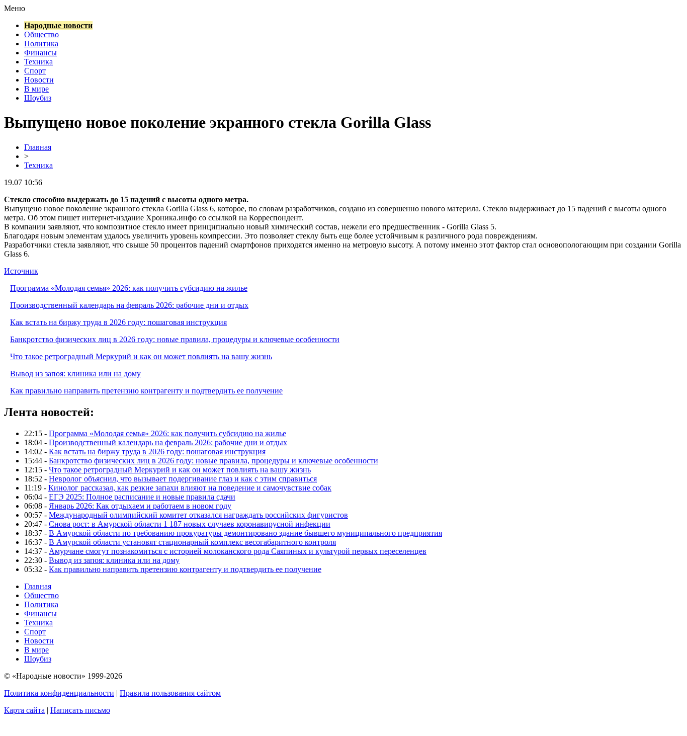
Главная (37, 147)
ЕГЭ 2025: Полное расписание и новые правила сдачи (142, 497)
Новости (39, 79)
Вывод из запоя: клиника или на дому (75, 373)
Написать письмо (80, 710)
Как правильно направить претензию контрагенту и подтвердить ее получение (146, 390)
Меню (14, 8)
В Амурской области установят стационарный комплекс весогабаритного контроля (192, 542)
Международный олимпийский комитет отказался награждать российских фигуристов (198, 515)
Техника (38, 61)
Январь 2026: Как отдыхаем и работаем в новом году (140, 506)
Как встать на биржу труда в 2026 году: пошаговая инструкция (118, 322)
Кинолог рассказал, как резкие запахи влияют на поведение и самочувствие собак (189, 487)
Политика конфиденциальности (59, 693)
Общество (41, 34)
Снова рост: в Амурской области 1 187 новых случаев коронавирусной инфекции (189, 524)
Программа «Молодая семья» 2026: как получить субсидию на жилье (128, 288)
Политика (41, 43)
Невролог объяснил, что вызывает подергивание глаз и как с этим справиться (183, 478)
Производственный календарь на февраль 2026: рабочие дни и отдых (129, 305)
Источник (21, 271)
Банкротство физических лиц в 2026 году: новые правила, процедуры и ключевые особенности (174, 339)
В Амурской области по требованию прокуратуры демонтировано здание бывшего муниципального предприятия (245, 533)
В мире (36, 89)
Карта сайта (24, 710)
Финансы (40, 52)
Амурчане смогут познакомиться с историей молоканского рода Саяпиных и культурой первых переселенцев (237, 551)
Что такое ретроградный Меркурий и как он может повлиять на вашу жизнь (141, 356)
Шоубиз (37, 98)
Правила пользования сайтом (170, 693)
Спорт (35, 70)
